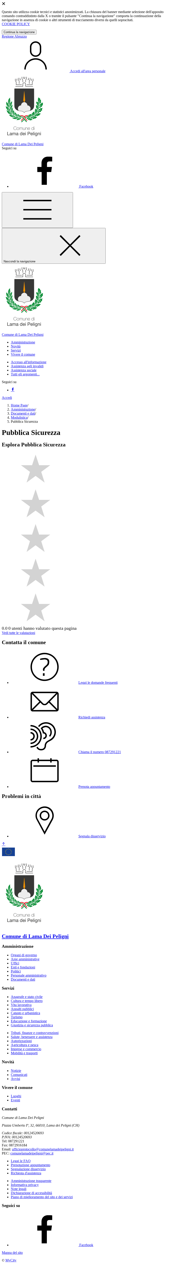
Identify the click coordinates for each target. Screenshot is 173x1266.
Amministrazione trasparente (31, 1181)
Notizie (16, 1071)
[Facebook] (12, 390)
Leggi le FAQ (21, 1161)
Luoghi (16, 1096)
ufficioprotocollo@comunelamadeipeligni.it (43, 1149)
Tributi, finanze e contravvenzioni (35, 1033)
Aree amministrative (25, 959)
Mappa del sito (12, 1253)
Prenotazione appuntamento (30, 1165)
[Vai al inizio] (3, 844)
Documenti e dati (23, 413)
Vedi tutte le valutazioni (18, 633)
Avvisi (15, 1079)
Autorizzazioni (21, 1041)
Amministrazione (23, 409)
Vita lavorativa (21, 1005)
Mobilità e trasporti (24, 1053)
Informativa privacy (25, 1185)
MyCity (10, 1260)
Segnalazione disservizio (28, 1169)
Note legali (18, 1189)
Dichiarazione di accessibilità (31, 1193)
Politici (16, 971)
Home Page (19, 405)
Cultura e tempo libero (27, 1001)
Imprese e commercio (26, 1049)
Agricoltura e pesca (24, 1045)
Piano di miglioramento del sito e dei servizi (42, 1197)
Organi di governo (24, 955)
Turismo (17, 1017)
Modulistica (19, 417)
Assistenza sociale (23, 370)
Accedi (7, 398)
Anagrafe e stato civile (27, 997)
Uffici (15, 963)
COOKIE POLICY (16, 24)
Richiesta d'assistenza (26, 1173)
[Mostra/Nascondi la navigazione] (37, 210)
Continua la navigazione (19, 32)
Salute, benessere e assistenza (31, 1037)
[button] (23, 342)
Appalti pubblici (22, 1009)
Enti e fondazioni (23, 967)
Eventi (15, 1100)
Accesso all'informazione (28, 362)
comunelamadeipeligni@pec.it (31, 1153)
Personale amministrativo (28, 975)
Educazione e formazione (29, 1021)
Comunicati (19, 1075)
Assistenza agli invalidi (27, 366)
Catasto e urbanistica (25, 1013)
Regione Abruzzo (14, 36)
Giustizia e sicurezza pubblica (32, 1025)
